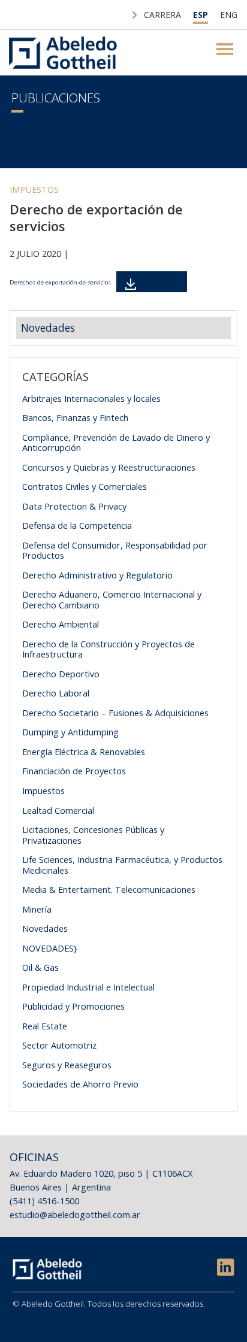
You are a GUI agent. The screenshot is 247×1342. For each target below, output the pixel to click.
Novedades (48, 327)
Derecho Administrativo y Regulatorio (97, 575)
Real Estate (44, 1026)
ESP (200, 14)
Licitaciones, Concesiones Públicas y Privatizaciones (93, 834)
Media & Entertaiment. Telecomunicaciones (108, 889)
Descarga (159, 281)
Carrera (162, 14)
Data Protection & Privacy (74, 506)
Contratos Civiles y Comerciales (84, 486)
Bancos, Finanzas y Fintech (75, 417)
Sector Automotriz (59, 1045)
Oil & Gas (40, 967)
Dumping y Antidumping (70, 732)
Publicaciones (55, 97)
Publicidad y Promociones (73, 1006)
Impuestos (34, 189)
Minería (37, 909)
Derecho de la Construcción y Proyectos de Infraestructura (108, 649)
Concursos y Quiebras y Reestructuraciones (108, 467)
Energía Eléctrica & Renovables (83, 752)
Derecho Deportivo (61, 674)
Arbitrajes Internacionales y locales (91, 398)
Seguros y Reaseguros (67, 1065)
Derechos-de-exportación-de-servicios (60, 282)
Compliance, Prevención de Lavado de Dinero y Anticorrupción (116, 442)
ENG (228, 14)
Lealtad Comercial (58, 810)
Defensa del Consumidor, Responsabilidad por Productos (114, 550)
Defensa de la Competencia (77, 525)
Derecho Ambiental (60, 624)
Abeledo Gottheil (63, 52)
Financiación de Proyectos (74, 771)
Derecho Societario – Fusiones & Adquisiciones (115, 713)
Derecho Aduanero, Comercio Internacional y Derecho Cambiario (111, 599)
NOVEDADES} (49, 948)
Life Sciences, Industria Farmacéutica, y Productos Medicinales (122, 864)
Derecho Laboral (55, 693)
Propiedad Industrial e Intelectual (88, 987)
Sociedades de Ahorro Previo (80, 1084)
